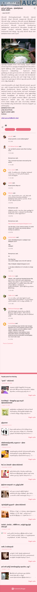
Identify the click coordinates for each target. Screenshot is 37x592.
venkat (10, 183)
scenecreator (12, 237)
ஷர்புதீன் (10, 136)
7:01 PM (10, 271)
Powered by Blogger (19, 589)
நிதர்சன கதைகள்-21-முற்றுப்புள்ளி (12, 485)
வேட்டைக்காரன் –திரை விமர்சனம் (12, 465)
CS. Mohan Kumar (13, 146)
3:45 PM (10, 203)
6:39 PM (10, 248)
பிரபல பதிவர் (11, 170)
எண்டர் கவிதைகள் (7, 547)
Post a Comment (8, 343)
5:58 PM (10, 216)
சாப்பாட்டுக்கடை (10, 129)
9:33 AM (10, 141)
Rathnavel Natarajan (14, 308)
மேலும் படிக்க (32, 395)
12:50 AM (11, 290)
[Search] (35, 3)
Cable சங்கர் (11, 3)
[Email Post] (6, 126)
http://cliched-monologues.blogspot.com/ (20, 223)
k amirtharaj (11, 323)
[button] (35, 8)
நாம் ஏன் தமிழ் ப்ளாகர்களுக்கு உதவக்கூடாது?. (16, 567)
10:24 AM (11, 153)
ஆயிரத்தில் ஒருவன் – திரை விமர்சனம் (13, 505)
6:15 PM (10, 339)
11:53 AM (11, 178)
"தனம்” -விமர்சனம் (7, 381)
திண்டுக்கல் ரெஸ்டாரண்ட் (23, 129)
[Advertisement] (18, 358)
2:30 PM (10, 188)
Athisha (10, 193)
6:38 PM (10, 232)
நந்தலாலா (4, 423)
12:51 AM (11, 303)
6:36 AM (10, 318)
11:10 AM (11, 165)
